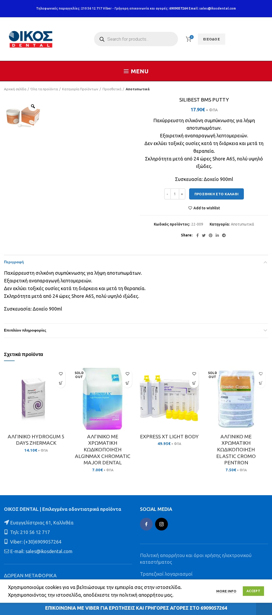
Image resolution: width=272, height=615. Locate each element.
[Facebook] (197, 235)
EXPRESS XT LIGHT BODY (169, 436)
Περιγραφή (14, 262)
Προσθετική (112, 89)
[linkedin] (217, 235)
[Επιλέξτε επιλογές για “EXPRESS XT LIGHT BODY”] (194, 383)
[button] (60, 383)
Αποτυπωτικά (138, 89)
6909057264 (178, 8)
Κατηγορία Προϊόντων (80, 89)
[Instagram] (161, 524)
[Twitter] (203, 235)
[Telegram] (223, 235)
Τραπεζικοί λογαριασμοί (166, 573)
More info (226, 591)
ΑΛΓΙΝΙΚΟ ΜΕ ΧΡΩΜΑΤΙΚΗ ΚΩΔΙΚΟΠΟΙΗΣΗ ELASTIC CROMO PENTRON (236, 450)
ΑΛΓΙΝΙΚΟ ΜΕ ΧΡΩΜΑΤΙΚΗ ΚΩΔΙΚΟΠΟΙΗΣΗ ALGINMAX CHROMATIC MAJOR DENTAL (102, 450)
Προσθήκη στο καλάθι (216, 194)
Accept (253, 591)
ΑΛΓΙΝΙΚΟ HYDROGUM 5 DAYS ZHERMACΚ (36, 440)
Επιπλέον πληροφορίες (25, 330)
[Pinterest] (210, 235)
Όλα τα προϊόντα (44, 89)
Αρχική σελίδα (15, 89)
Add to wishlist (206, 208)
